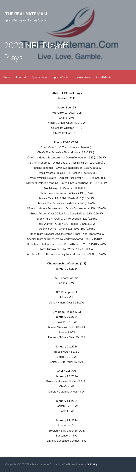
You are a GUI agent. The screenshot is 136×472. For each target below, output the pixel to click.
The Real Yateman (26, 13)
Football (21, 77)
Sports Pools (60, 77)
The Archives (82, 77)
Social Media (103, 77)
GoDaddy (92, 464)
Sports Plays (39, 77)
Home (6, 77)
